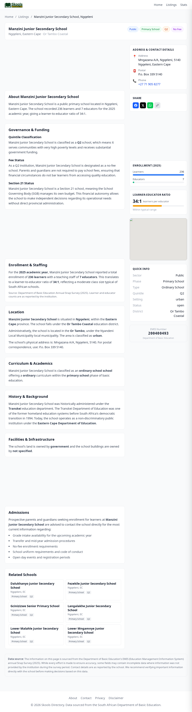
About (73, 698)
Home (158, 5)
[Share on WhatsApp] (150, 105)
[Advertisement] (65, 66)
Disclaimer (116, 698)
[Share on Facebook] (136, 105)
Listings (171, 5)
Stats (183, 5)
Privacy (100, 698)
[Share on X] (143, 105)
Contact (86, 698)
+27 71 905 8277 (149, 84)
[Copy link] (157, 105)
